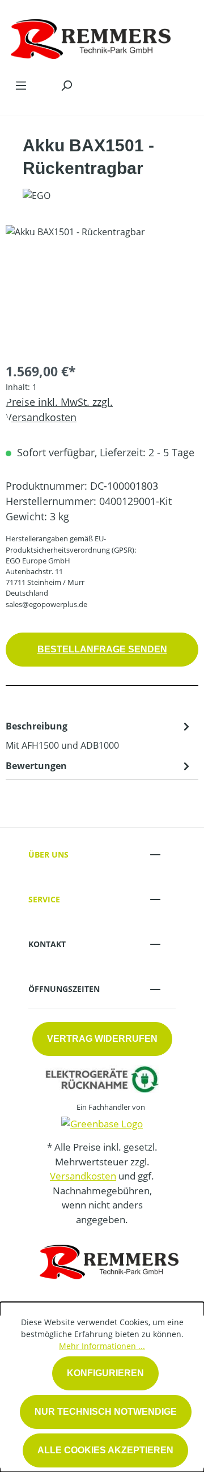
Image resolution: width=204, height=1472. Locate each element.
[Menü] (21, 85)
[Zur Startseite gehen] (90, 36)
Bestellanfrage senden (102, 649)
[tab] (99, 735)
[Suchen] (66, 85)
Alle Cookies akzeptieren (105, 1450)
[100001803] (102, 289)
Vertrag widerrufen (102, 1038)
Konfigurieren (105, 1373)
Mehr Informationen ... (102, 1346)
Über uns (48, 854)
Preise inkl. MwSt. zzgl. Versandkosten (59, 409)
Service (44, 899)
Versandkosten (83, 1175)
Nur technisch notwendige (106, 1411)
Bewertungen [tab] (36, 766)
